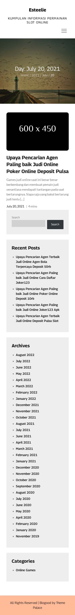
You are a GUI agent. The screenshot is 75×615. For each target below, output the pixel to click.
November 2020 (27, 473)
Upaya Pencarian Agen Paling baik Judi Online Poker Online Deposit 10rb (37, 293)
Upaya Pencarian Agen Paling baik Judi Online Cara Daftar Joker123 (37, 277)
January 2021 (26, 461)
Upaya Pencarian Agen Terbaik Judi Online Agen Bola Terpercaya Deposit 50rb (38, 261)
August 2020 (25, 492)
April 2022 (23, 380)
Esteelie (37, 10)
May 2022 (23, 373)
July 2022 (23, 361)
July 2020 (23, 499)
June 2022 (23, 367)
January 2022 (26, 398)
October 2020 (26, 480)
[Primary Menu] (64, 30)
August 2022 (25, 355)
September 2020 (28, 486)
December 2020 (27, 467)
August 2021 (25, 423)
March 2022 (24, 386)
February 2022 (26, 392)
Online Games (25, 570)
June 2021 (23, 436)
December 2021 (27, 405)
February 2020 (26, 524)
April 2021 (23, 442)
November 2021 (27, 411)
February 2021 (26, 455)
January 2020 (26, 530)
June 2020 (23, 505)
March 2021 (24, 448)
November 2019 (27, 536)
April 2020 (23, 517)
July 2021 (23, 430)
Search (16, 217)
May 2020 (23, 511)
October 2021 (26, 417)
